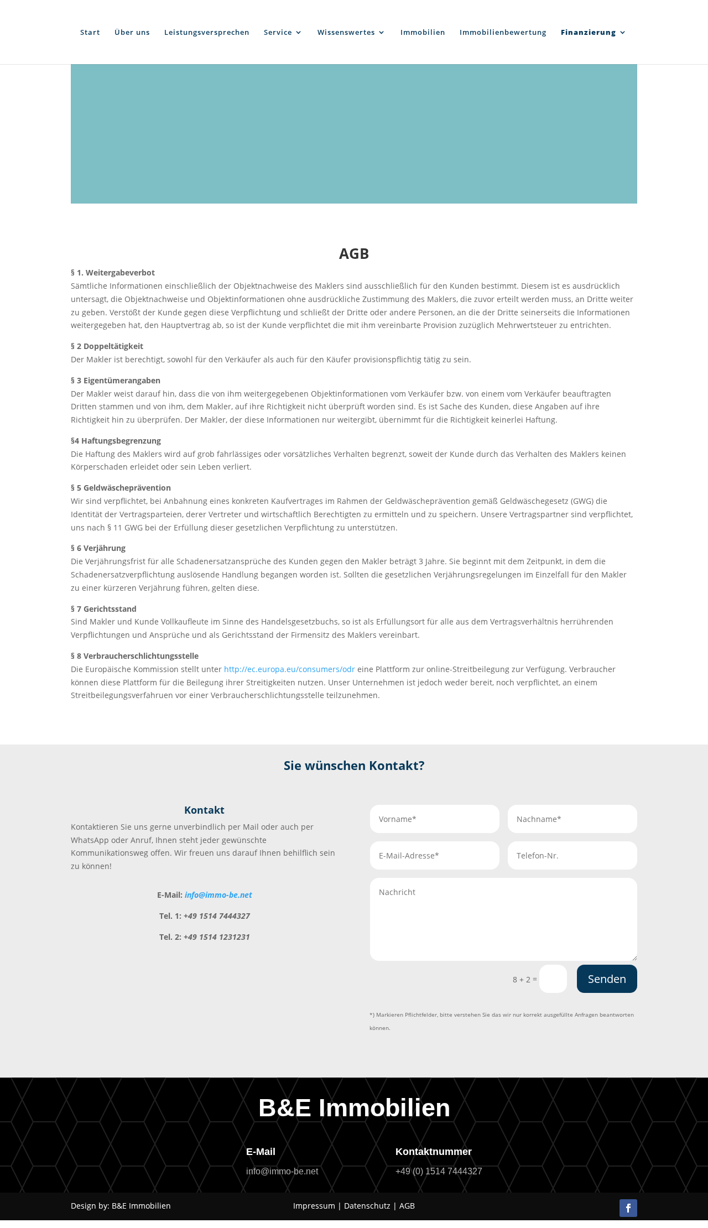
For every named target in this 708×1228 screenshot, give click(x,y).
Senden (607, 978)
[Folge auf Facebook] (628, 1208)
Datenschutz (367, 1205)
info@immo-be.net (218, 894)
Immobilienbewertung (503, 32)
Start (90, 32)
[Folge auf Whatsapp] (598, 1208)
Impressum (314, 1205)
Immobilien (422, 32)
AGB (407, 1205)
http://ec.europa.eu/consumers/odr (289, 669)
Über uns (132, 32)
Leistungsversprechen (206, 32)
